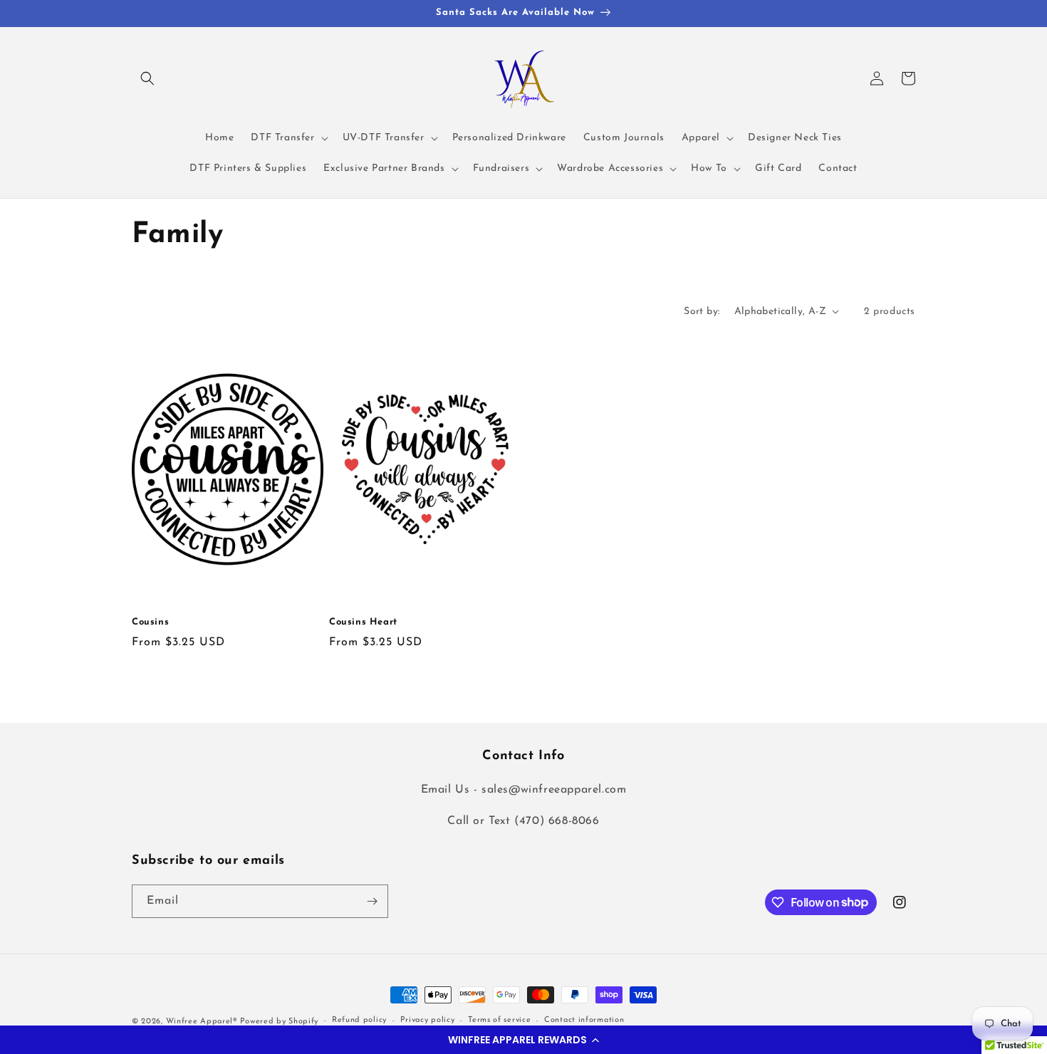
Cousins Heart (363, 622)
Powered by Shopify (279, 1022)
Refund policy (359, 1020)
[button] (523, 1040)
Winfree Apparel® (203, 1022)
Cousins (150, 622)
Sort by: (701, 311)
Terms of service (499, 1020)
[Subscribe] (371, 901)
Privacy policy (427, 1020)
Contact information (584, 1020)
